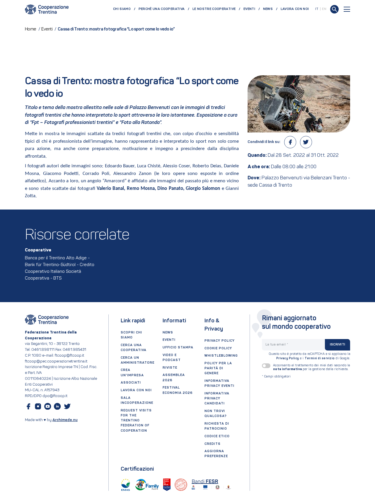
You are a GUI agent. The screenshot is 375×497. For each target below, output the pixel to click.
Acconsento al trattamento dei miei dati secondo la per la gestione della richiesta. (311, 367)
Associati (131, 382)
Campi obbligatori (276, 376)
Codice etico (217, 436)
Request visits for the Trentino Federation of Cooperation (136, 421)
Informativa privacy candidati (216, 398)
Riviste (170, 368)
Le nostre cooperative (214, 9)
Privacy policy (219, 341)
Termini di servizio (320, 358)
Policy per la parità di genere (218, 368)
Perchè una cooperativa (162, 9)
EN (324, 9)
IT (317, 9)
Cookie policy (218, 348)
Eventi (249, 9)
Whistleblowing (221, 356)
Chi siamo (122, 9)
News (268, 9)
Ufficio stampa (178, 347)
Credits (212, 444)
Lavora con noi (295, 9)
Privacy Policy (287, 358)
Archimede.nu (65, 420)
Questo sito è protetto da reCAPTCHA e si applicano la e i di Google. (309, 356)
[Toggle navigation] (347, 9)
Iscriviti (337, 344)
